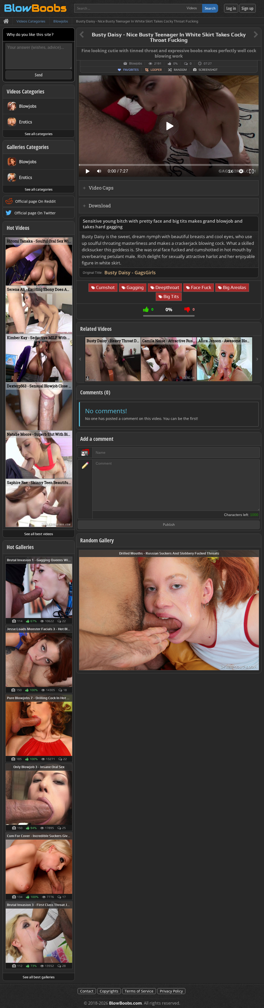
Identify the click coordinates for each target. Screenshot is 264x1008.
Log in (231, 8)
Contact (86, 991)
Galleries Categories (28, 147)
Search (210, 8)
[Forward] (257, 359)
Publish (169, 525)
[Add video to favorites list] (137, 375)
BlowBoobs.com (125, 1003)
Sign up (247, 8)
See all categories (39, 134)
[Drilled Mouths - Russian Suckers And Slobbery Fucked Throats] (169, 609)
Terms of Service (139, 991)
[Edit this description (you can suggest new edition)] (253, 221)
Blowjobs (135, 63)
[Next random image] (254, 610)
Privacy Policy (171, 991)
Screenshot (208, 70)
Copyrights (109, 991)
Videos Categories (25, 91)
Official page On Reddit (35, 201)
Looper (156, 70)
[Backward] (80, 359)
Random (180, 70)
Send (39, 75)
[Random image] (69, 590)
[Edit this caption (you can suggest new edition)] (256, 51)
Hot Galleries (20, 547)
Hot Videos (18, 227)
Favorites (131, 70)
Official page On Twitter (35, 212)
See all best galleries (39, 977)
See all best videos (38, 534)
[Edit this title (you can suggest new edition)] (248, 35)
